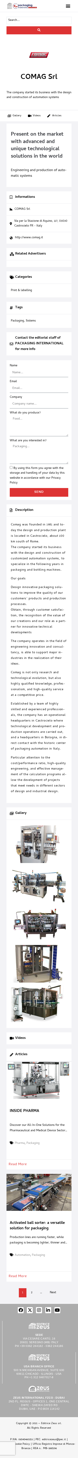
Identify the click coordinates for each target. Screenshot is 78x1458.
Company (16, 397)
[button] (68, 5)
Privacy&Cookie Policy (16, 1444)
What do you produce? (25, 413)
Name (13, 365)
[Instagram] (39, 1310)
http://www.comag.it (29, 237)
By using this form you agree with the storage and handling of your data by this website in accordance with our (37, 475)
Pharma (20, 1143)
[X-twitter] (30, 1310)
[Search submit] (39, 30)
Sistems (31, 321)
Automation (22, 1255)
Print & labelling (21, 290)
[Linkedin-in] (48, 1310)
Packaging (33, 1143)
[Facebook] (21, 1310)
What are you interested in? (28, 440)
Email (13, 381)
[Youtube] (57, 1310)
